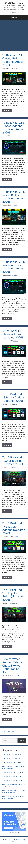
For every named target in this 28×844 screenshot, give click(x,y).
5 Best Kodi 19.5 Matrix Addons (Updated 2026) (12, 334)
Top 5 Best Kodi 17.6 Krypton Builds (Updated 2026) (12, 594)
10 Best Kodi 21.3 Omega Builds (12, 754)
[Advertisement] (14, 35)
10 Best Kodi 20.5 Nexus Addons (12, 772)
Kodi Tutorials (14, 3)
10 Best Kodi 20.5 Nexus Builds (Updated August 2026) (13, 196)
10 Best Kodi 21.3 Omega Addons (12, 758)
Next (13, 731)
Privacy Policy (20, 839)
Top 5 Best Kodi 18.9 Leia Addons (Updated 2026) (13, 397)
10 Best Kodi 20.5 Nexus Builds (12, 762)
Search (21, 740)
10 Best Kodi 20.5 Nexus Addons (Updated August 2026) (13, 266)
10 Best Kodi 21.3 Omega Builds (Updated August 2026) (13, 60)
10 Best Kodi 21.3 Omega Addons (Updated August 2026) (13, 127)
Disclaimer (14, 841)
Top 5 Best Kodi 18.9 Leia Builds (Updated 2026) (12, 461)
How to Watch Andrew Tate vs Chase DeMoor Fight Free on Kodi (12, 665)
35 (9, 731)
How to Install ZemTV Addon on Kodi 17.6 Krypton (13, 785)
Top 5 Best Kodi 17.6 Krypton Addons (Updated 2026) (13, 528)
